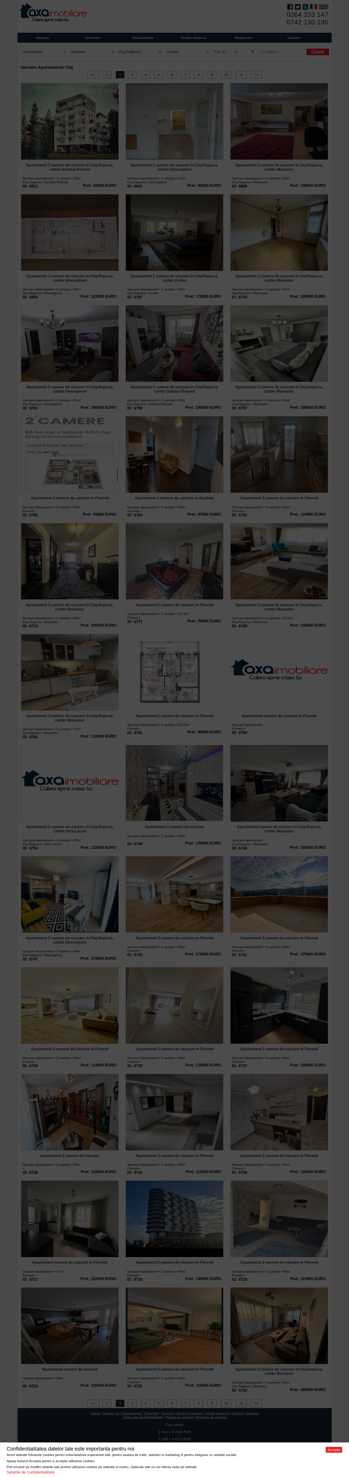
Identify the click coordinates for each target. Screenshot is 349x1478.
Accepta (334, 1450)
